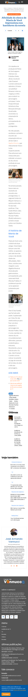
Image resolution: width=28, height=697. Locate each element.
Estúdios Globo (13, 399)
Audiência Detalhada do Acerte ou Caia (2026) (18, 433)
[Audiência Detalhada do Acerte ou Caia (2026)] (11, 431)
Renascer (12, 407)
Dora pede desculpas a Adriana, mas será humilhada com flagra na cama (13, 648)
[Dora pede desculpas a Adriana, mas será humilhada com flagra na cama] (11, 417)
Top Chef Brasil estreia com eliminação (17, 519)
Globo (16, 401)
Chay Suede (12, 397)
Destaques (4, 651)
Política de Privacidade (20, 690)
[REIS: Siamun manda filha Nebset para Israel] (5, 507)
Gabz (10, 401)
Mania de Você (13, 403)
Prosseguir (6, 694)
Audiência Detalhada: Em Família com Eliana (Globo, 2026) (18, 442)
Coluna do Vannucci (18, 8)
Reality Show (15, 515)
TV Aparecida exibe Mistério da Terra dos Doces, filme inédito (17, 486)
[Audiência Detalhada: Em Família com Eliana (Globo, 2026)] (11, 439)
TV (12, 472)
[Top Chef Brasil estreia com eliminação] (5, 517)
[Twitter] (11, 617)
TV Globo (12, 408)
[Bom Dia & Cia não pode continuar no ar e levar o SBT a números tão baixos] (5, 464)
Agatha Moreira (14, 143)
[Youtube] (16, 565)
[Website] (14, 565)
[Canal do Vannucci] (14, 581)
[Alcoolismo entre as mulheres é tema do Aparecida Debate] (5, 475)
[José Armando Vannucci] (10, 57)
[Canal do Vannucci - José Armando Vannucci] (10, 2)
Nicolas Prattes (13, 405)
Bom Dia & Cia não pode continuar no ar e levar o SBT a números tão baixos (18, 466)
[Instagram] (11, 565)
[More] (22, 30)
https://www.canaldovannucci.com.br (14, 544)
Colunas (10, 8)
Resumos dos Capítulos (18, 491)
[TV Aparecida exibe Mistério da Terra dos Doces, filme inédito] (5, 485)
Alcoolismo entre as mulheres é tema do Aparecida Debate (16, 476)
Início (5, 8)
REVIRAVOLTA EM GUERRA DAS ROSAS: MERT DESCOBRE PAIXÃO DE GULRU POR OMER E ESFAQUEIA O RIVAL (18, 498)
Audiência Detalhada (7, 657)
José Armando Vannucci (15, 57)
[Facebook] (16, 617)
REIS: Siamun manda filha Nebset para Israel (18, 509)
